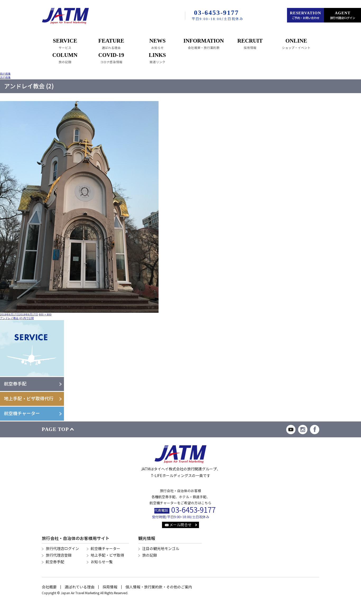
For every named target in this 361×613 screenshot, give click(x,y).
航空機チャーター (22, 413)
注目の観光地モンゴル (160, 548)
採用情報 (110, 587)
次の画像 (5, 77)
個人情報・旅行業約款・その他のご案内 (159, 587)
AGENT (342, 15)
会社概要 (49, 587)
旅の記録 (149, 555)
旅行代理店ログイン (62, 548)
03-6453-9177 (193, 510)
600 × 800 (45, 314)
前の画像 (5, 73)
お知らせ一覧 (102, 562)
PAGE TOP (55, 429)
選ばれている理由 (79, 587)
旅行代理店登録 (59, 555)
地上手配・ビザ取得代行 (28, 399)
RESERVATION (305, 15)
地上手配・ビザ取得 (107, 555)
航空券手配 (15, 384)
